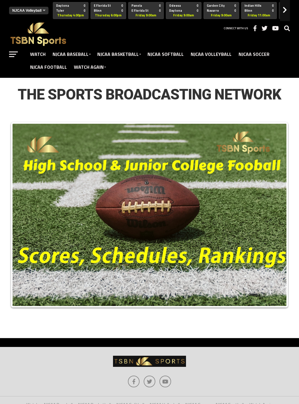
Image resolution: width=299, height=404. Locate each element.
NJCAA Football (48, 67)
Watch (38, 54)
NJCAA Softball (165, 54)
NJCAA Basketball (118, 54)
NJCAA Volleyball (211, 54)
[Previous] (21, 214)
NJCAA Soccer (254, 54)
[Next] (277, 214)
